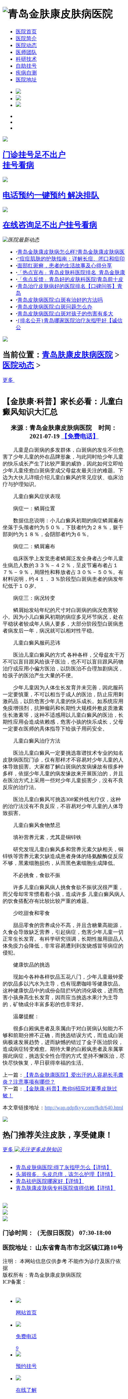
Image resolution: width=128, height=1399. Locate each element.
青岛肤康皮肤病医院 (77, 354)
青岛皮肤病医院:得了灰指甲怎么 (64, 1167)
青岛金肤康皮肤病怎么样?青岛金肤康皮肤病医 (71, 252)
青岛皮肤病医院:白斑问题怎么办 (54, 307)
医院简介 (26, 38)
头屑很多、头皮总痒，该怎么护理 (66, 1174)
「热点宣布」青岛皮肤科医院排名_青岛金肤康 (71, 272)
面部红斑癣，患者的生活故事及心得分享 (64, 265)
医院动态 (26, 45)
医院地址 (26, 79)
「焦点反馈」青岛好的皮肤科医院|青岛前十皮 (70, 279)
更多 (8, 380)
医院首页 (26, 31)
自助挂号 (26, 66)
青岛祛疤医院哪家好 (50, 1181)
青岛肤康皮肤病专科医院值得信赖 (66, 1188)
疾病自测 (26, 73)
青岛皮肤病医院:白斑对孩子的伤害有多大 (65, 313)
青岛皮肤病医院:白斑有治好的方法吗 (60, 300)
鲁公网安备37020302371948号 (37, 1288)
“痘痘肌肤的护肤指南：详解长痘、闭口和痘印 (71, 258)
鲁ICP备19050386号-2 (51, 1282)
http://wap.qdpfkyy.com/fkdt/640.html (84, 1107)
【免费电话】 (80, 436)
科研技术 (26, 59)
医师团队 (26, 52)
